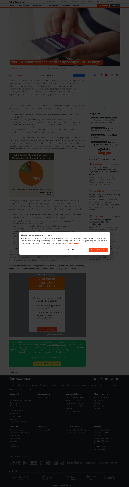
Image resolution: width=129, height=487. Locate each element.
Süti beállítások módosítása (76, 250)
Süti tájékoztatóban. (72, 243)
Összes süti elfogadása (98, 250)
